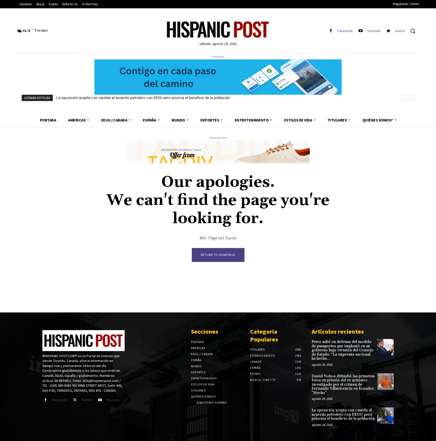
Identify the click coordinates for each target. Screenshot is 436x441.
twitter (400, 31)
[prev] (403, 98)
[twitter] (388, 31)
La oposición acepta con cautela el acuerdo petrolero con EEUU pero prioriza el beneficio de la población (143, 97)
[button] (413, 31)
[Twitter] (75, 400)
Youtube (373, 31)
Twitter (86, 400)
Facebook (345, 31)
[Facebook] (330, 31)
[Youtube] (360, 31)
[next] (411, 98)
